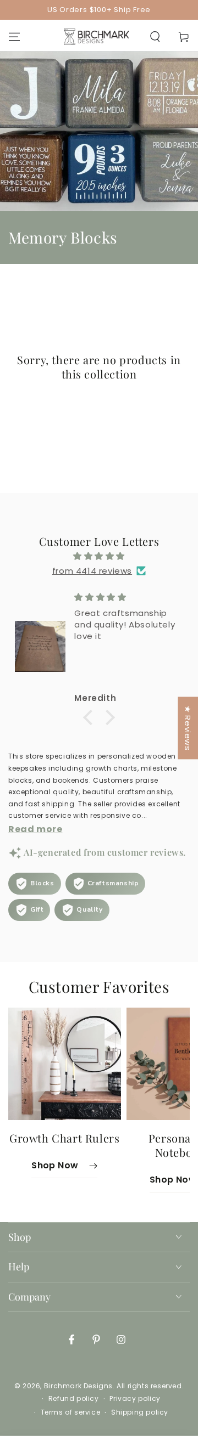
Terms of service (71, 1412)
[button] (155, 36)
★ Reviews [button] (188, 727)
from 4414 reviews (92, 570)
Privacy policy (134, 1398)
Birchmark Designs (78, 1385)
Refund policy (73, 1398)
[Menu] (14, 36)
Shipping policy (139, 1412)
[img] (99, 556)
